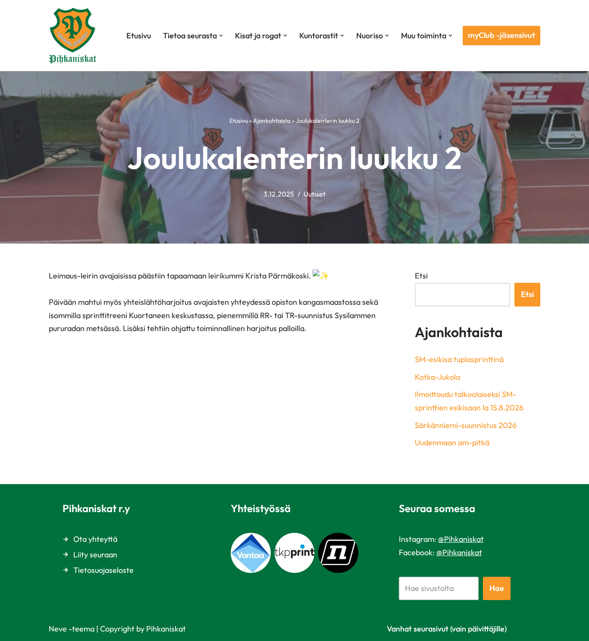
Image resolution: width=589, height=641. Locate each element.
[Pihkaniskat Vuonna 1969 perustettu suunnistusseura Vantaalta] (74, 35)
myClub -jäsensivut (501, 35)
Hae (496, 588)
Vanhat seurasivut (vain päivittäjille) (447, 629)
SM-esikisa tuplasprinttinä (459, 359)
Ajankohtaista (272, 121)
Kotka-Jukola (437, 377)
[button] (221, 36)
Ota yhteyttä (95, 539)
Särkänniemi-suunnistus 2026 (466, 425)
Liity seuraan (95, 555)
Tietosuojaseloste (103, 570)
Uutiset (315, 194)
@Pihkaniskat (461, 539)
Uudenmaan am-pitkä (452, 442)
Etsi (421, 276)
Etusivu (138, 36)
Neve (58, 629)
